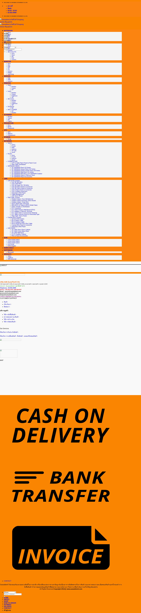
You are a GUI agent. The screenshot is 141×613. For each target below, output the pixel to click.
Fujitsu (10, 121)
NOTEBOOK (8, 30)
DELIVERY (8, 42)
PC (5, 42)
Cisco (13, 144)
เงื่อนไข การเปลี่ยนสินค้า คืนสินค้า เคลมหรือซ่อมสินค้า (18, 336)
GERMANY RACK (13, 166)
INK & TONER (12, 109)
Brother (14, 86)
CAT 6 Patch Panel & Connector (22, 190)
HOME (6, 598)
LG (9, 69)
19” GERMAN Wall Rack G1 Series (23, 172)
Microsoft (11, 252)
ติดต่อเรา (7, 307)
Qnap (9, 139)
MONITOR (7, 61)
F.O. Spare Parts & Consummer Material (24, 213)
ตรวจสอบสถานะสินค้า (11, 317)
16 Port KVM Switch (18, 219)
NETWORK (8, 141)
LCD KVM (11, 244)
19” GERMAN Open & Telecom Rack (23, 175)
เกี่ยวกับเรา (7, 304)
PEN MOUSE (12, 259)
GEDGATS (7, 254)
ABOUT (6, 599)
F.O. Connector (16, 208)
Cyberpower (11, 135)
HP (9, 37)
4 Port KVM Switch (14, 241)
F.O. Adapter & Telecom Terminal (22, 211)
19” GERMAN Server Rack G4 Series (23, 169)
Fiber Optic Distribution (19, 164)
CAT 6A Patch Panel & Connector (22, 187)
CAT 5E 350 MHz (17, 182)
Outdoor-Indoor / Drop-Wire (20, 202)
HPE (9, 79)
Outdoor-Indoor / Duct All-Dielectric (22, 199)
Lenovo (10, 39)
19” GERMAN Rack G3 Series (21, 167)
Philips (10, 72)
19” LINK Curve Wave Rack (20, 231)
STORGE (7, 137)
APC (9, 132)
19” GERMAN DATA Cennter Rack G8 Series (26, 170)
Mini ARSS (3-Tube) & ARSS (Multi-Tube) (24, 205)
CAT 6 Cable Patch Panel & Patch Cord (24, 163)
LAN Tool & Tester (17, 196)
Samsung (11, 74)
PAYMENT (7, 40)
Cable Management (18, 194)
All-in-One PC (12, 52)
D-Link (14, 146)
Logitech (10, 257)
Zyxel (13, 152)
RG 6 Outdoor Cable (18, 222)
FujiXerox (14, 96)
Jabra (9, 256)
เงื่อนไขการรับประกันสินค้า (9, 332)
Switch (10, 143)
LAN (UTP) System (14, 180)
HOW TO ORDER (10, 603)
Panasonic (11, 128)
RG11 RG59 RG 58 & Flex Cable (22, 223)
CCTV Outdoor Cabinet (19, 234)
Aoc (9, 65)
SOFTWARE (8, 250)
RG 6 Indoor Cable (17, 220)
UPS (5, 130)
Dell (9, 35)
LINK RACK (11, 228)
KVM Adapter (12, 246)
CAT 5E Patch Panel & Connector (22, 188)
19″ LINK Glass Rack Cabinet (21, 229)
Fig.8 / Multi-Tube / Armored (20, 203)
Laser (9, 91)
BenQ (9, 126)
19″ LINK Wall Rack (18, 233)
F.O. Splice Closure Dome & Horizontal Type (25, 214)
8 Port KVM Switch (14, 243)
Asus (9, 34)
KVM (5, 238)
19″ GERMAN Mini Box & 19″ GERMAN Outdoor (27, 173)
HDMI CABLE (9, 248)
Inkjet (9, 85)
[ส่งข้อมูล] (4, 51)
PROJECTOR (9, 123)
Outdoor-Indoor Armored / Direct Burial (24, 200)
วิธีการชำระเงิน (9, 319)
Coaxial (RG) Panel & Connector (22, 225)
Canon (14, 88)
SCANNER (8, 114)
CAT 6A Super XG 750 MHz (20, 185)
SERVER (7, 76)
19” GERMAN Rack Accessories (22, 176)
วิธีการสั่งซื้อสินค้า (10, 314)
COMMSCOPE (12, 161)
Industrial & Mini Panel (18, 193)
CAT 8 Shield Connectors (19, 191)
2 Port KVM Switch (14, 239)
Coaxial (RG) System (14, 217)
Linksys (14, 149)
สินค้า (6, 302)
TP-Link (14, 150)
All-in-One (11, 99)
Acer (9, 32)
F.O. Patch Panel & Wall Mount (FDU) (23, 210)
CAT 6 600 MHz (17, 183)
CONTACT (7, 581)
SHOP (6, 37)
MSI (9, 40)
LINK (5, 179)
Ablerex (10, 133)
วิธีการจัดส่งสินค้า (10, 322)
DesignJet (11, 106)
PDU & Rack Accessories (20, 236)
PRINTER (7, 83)
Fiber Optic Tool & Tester (19, 216)
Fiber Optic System (14, 197)
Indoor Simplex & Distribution (21, 206)
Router (10, 154)
